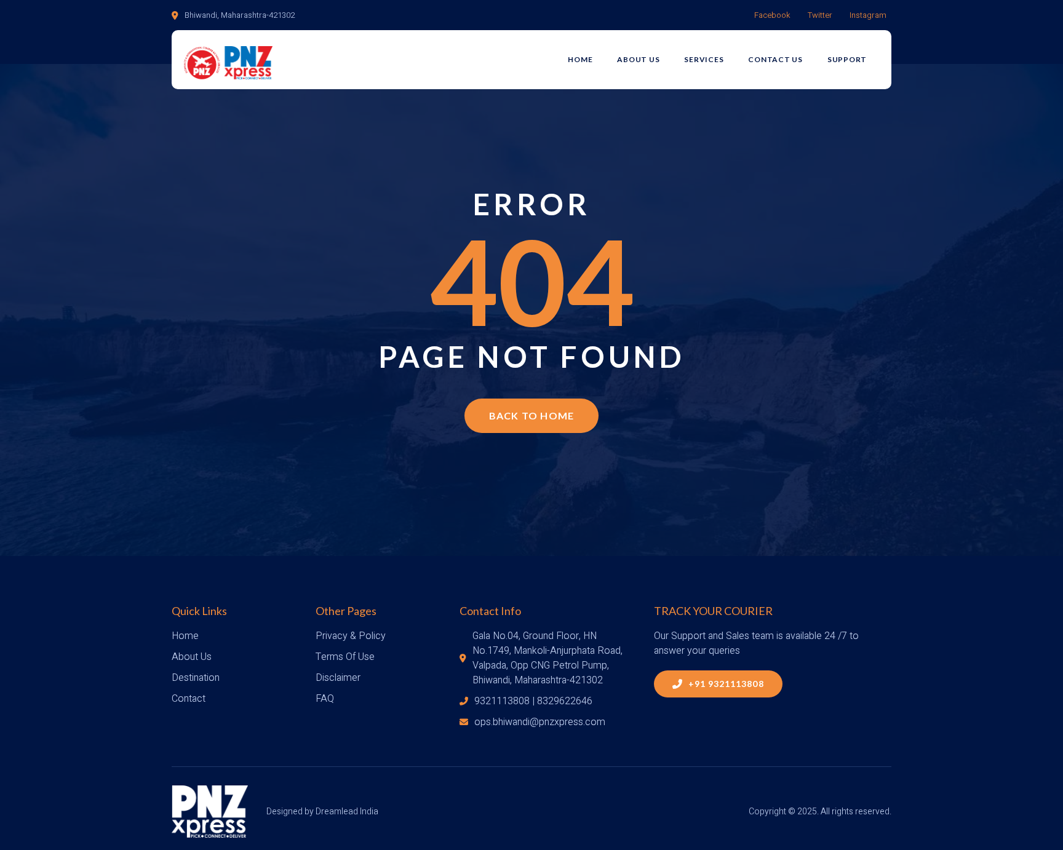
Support (847, 59)
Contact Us (775, 59)
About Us (638, 59)
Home (580, 59)
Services (703, 59)
